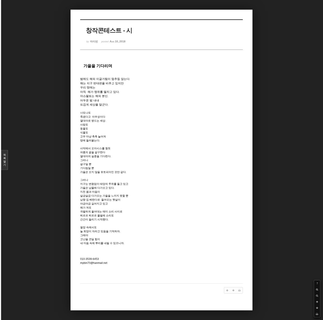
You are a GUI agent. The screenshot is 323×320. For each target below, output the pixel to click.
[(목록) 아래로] (317, 308)
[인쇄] (317, 314)
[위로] (317, 302)
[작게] (317, 296)
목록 (4, 159)
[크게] (317, 289)
